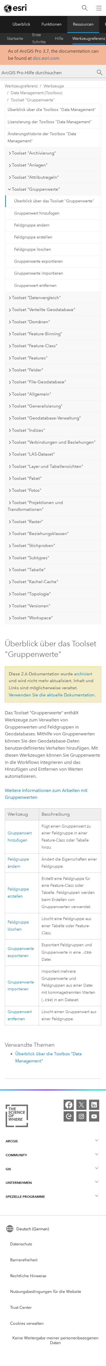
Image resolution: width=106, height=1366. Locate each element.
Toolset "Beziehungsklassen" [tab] (40, 533)
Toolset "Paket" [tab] (27, 478)
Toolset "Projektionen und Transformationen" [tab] (35, 506)
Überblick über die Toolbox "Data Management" (52, 109)
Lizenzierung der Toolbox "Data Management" (50, 122)
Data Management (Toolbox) (36, 92)
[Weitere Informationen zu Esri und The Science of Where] (17, 1117)
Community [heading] (16, 1155)
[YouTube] (94, 1116)
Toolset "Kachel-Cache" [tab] (35, 581)
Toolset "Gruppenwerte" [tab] (36, 189)
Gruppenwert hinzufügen (36, 213)
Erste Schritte (39, 38)
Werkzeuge (54, 86)
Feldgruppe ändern (31, 225)
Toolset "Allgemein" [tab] (31, 394)
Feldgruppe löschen (32, 249)
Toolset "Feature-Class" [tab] (34, 345)
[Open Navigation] (99, 8)
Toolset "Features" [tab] (29, 358)
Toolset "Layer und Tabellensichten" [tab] (47, 466)
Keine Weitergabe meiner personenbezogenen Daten (55, 1340)
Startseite (15, 38)
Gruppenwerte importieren (38, 273)
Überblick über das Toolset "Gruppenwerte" (54, 201)
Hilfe (59, 38)
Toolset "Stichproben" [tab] (33, 545)
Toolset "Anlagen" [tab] (29, 165)
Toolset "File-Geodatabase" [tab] (39, 381)
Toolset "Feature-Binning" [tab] (37, 333)
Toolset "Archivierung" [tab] (34, 153)
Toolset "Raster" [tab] (27, 521)
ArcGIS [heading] (12, 1141)
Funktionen (52, 24)
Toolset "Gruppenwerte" (33, 100)
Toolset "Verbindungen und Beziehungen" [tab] (54, 442)
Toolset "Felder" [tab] (27, 370)
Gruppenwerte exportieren (38, 261)
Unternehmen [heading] (19, 1182)
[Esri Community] (69, 1116)
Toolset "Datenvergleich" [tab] (36, 297)
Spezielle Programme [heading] (25, 1196)
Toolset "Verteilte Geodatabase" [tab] (43, 309)
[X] (81, 1105)
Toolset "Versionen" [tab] (31, 605)
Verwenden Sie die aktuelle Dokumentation (51, 695)
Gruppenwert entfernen (35, 285)
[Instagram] (81, 1116)
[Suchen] (84, 8)
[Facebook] (69, 1105)
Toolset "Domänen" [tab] (31, 321)
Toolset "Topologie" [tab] (31, 593)
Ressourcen (83, 24)
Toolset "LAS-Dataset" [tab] (33, 454)
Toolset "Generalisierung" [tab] (37, 406)
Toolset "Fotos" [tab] (26, 490)
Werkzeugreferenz (88, 38)
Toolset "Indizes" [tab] (28, 430)
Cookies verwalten (27, 1323)
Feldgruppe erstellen (33, 237)
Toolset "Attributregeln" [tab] (35, 177)
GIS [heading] (8, 1169)
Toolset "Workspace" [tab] (32, 617)
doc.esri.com (46, 58)
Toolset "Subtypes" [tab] (30, 557)
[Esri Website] (16, 8)
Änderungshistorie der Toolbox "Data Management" (42, 137)
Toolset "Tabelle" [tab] (29, 569)
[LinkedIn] (94, 1105)
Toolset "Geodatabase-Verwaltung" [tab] (46, 418)
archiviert (83, 673)
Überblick (21, 24)
